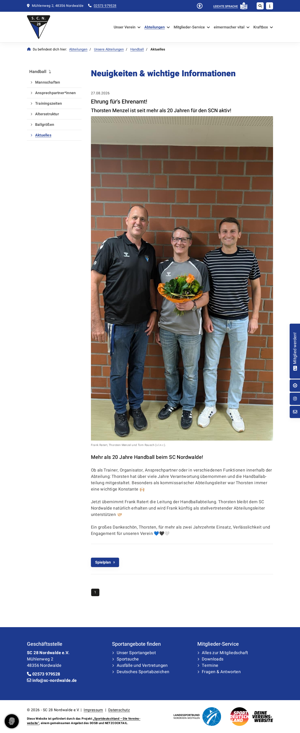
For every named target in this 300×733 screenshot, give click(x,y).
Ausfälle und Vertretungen (142, 665)
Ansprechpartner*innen (55, 93)
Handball (137, 49)
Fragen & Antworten (221, 672)
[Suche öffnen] (260, 5)
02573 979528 (105, 5)
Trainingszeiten (48, 103)
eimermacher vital (229, 27)
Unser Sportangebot (136, 653)
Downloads (213, 659)
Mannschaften (47, 82)
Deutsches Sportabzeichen (143, 672)
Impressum (93, 710)
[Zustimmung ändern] (12, 721)
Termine (210, 665)
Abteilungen (154, 27)
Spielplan (103, 562)
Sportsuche (128, 659)
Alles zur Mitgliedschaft (225, 653)
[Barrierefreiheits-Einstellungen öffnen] (199, 6)
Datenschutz (119, 710)
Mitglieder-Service (189, 27)
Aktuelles (43, 135)
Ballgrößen (44, 124)
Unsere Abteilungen (109, 49)
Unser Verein (124, 27)
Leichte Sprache (225, 6)
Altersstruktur (47, 114)
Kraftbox (260, 27)
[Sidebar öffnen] (269, 5)
